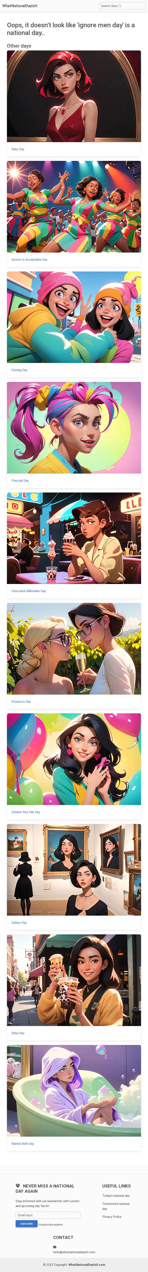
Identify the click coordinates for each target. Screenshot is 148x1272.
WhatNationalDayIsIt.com (86, 1265)
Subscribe (26, 1223)
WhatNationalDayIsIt (19, 5)
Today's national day (116, 1196)
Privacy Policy (112, 1217)
